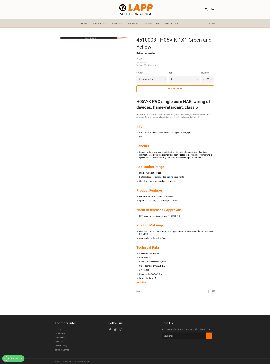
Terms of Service (62, 350)
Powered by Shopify (83, 361)
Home (84, 23)
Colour (139, 73)
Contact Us (171, 23)
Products (99, 23)
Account (212, 23)
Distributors (60, 333)
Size (170, 73)
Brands (116, 23)
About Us (133, 23)
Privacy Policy (61, 346)
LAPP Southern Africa (68, 361)
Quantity (205, 73)
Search (58, 329)
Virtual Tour (151, 23)
